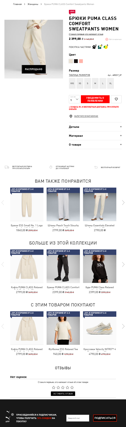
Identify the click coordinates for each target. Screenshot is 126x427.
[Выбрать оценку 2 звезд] (58, 387)
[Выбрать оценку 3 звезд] (63, 387)
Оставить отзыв (63, 393)
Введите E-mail (74, 418)
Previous (3, 203)
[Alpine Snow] (71, 61)
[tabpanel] (33, 49)
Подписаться (105, 418)
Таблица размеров (79, 75)
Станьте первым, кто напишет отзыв (86, 34)
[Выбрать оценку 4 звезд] (67, 387)
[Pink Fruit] (81, 61)
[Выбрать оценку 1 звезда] (54, 387)
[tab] (95, 126)
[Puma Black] (76, 61)
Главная (17, 4)
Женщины (33, 4)
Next (123, 203)
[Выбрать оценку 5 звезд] (72, 387)
